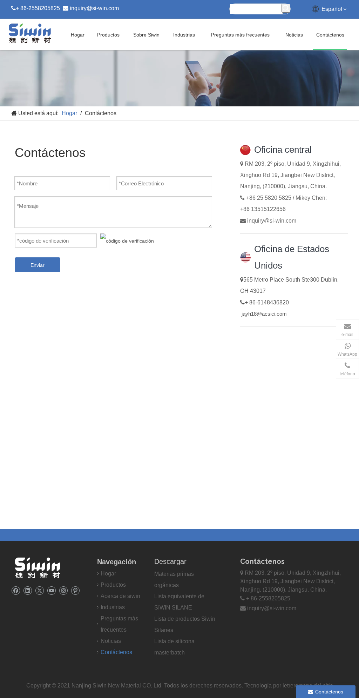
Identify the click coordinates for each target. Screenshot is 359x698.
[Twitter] (39, 590)
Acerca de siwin (120, 596)
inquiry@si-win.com (94, 8)
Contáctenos (116, 652)
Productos (113, 585)
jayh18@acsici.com (264, 314)
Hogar (108, 574)
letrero (290, 686)
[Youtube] (51, 590)
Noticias (111, 641)
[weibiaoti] (37, 567)
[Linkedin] (27, 590)
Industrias (113, 607)
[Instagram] (63, 590)
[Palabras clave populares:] (286, 8)
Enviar (38, 265)
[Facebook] (15, 590)
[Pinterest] (75, 590)
